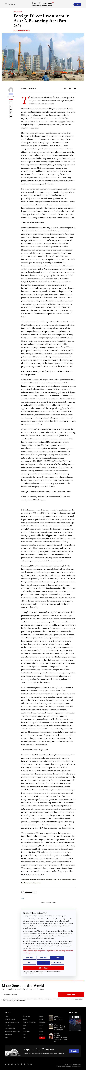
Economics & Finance (10, 1019)
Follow (10, 94)
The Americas (26, 1016)
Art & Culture (8, 1025)
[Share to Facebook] (10, 102)
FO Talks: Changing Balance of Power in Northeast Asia (59, 1027)
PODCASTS (56, 1033)
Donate (74, 1051)
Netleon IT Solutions (77, 1066)
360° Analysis (18, 12)
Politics (6, 1016)
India (24, 1034)
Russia (41, 1016)
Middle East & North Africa (29, 1022)
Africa (24, 1025)
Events (41, 1019)
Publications (42, 1022)
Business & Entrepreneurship (12, 1022)
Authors (41, 1025)
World (6, 1037)
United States (26, 1031)
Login (23, 898)
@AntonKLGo (11, 97)
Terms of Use (10, 1000)
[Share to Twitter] (10, 106)
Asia (24, 1028)
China (24, 1037)
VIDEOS (55, 1024)
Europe (25, 1019)
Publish (41, 1031)
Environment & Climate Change (12, 1031)
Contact (41, 1034)
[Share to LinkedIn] (10, 109)
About (40, 1028)
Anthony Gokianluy (23, 31)
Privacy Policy (78, 999)
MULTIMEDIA (56, 1016)
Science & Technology (10, 1028)
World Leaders (8, 1034)
